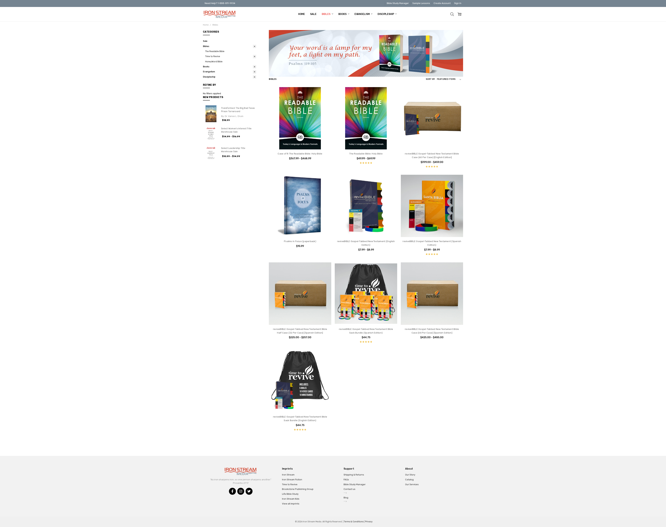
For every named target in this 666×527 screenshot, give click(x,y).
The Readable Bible (214, 51)
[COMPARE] (325, 93)
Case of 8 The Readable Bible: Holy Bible (300, 153)
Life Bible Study (290, 494)
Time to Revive (212, 56)
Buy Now (300, 230)
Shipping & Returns (354, 474)
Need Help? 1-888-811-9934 (220, 3)
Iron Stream (288, 474)
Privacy (369, 521)
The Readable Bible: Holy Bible (366, 153)
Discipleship (386, 14)
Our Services (412, 484)
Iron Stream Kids (290, 499)
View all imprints (290, 503)
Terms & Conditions (354, 521)
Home (301, 14)
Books (342, 14)
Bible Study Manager (398, 3)
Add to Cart (300, 223)
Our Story (410, 474)
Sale (313, 14)
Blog (346, 497)
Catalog (409, 479)
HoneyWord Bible (214, 61)
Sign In (457, 3)
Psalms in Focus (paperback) (300, 241)
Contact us (349, 489)
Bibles (326, 14)
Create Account (442, 3)
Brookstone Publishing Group (297, 489)
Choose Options (300, 142)
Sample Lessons (421, 3)
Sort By (430, 79)
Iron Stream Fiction (292, 479)
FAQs (346, 479)
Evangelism (362, 14)
